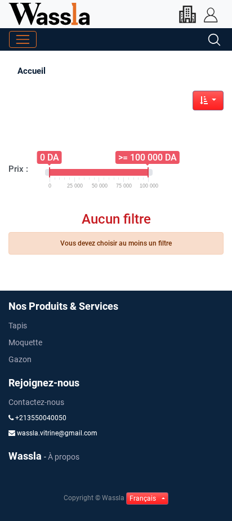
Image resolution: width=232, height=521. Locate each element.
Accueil (31, 71)
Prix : (18, 169)
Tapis (17, 325)
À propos (63, 456)
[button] (208, 100)
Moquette (25, 342)
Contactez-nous (36, 402)
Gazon (20, 359)
